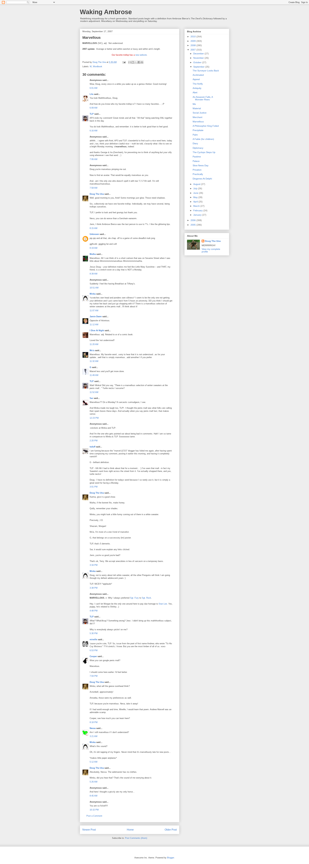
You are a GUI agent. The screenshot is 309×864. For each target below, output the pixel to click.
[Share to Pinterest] (142, 62)
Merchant (197, 117)
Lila (91, 94)
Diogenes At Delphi (202, 178)
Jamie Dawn (96, 316)
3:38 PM (94, 588)
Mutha (93, 254)
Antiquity (197, 88)
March (196, 206)
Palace (196, 161)
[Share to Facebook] (138, 62)
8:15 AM (93, 228)
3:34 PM (94, 565)
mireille (93, 639)
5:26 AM (93, 782)
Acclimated (198, 75)
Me (194, 104)
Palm (195, 134)
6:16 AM (93, 130)
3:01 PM (94, 487)
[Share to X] (135, 62)
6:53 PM (94, 650)
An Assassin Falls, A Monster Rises (203, 98)
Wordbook (97, 66)
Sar (91, 398)
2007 (193, 49)
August (197, 184)
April (195, 201)
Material (197, 108)
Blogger (170, 857)
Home (130, 829)
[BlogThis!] (132, 62)
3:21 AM (93, 736)
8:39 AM (93, 274)
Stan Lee (163, 604)
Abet (195, 92)
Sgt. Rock (146, 598)
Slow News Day (200, 165)
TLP (92, 114)
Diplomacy (198, 148)
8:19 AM (93, 248)
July (195, 188)
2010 (193, 36)
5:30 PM (94, 633)
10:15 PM (94, 810)
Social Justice (199, 112)
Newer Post (89, 829)
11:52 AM (94, 392)
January (197, 215)
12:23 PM (94, 418)
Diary (195, 143)
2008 (193, 45)
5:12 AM (93, 762)
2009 (193, 41)
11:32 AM (94, 361)
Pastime (197, 156)
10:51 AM (94, 287)
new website (141, 55)
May (195, 197)
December (199, 53)
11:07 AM (94, 310)
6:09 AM (93, 108)
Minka (93, 294)
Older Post (171, 829)
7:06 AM (93, 159)
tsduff (92, 447)
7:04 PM (94, 676)
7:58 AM (93, 188)
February (198, 210)
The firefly (198, 83)
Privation (197, 169)
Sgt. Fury (134, 598)
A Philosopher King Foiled (206, 126)
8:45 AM (93, 796)
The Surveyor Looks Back (206, 70)
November (199, 58)
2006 (193, 220)
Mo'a (92, 350)
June (196, 193)
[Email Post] (124, 62)
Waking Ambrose (106, 11)
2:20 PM (94, 440)
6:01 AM (93, 88)
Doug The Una (97, 194)
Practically (198, 174)
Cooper (93, 656)
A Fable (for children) (203, 139)
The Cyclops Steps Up (204, 152)
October (197, 62)
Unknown (94, 234)
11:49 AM (94, 375)
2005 (193, 224)
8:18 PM (94, 722)
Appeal (196, 79)
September (199, 66)
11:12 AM (94, 324)
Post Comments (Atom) (136, 838)
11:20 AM (94, 344)
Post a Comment (94, 816)
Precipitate (198, 130)
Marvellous (198, 121)
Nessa (93, 728)
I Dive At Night (97, 330)
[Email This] (129, 62)
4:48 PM (94, 610)
